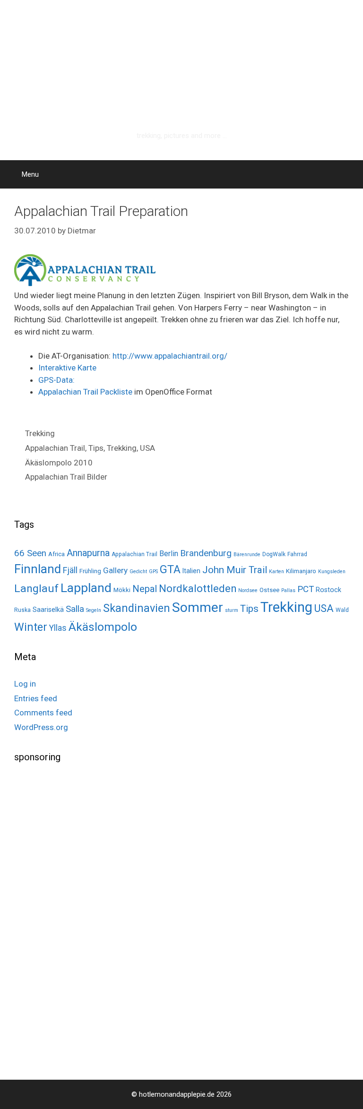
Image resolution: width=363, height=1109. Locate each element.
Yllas (58, 628)
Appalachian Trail (55, 448)
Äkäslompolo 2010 (59, 462)
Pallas (288, 590)
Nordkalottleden (197, 588)
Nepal (144, 588)
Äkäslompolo (103, 627)
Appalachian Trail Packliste (85, 391)
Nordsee (248, 590)
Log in (25, 683)
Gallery (115, 570)
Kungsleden (332, 571)
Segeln (93, 610)
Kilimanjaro (301, 571)
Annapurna (88, 553)
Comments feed (43, 712)
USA (147, 448)
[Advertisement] (85, 920)
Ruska (22, 610)
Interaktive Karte (67, 367)
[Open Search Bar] (349, 174)
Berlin (168, 553)
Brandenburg (206, 553)
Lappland (86, 587)
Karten (276, 571)
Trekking (40, 433)
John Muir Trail (234, 570)
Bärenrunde (246, 554)
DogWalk (273, 554)
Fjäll (70, 570)
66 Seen (30, 553)
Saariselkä (48, 609)
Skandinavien (136, 608)
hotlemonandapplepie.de (181, 121)
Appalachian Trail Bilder (66, 476)
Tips (96, 448)
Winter (30, 627)
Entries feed (35, 698)
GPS (153, 571)
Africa (56, 554)
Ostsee (269, 589)
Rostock (328, 589)
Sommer (197, 607)
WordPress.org (41, 727)
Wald (342, 610)
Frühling (90, 571)
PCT (305, 589)
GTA (170, 569)
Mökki (121, 589)
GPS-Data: (56, 380)
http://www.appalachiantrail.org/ (169, 356)
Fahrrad (297, 554)
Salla (75, 608)
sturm (231, 610)
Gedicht (138, 571)
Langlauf (36, 588)
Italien (191, 571)
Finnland (37, 569)
